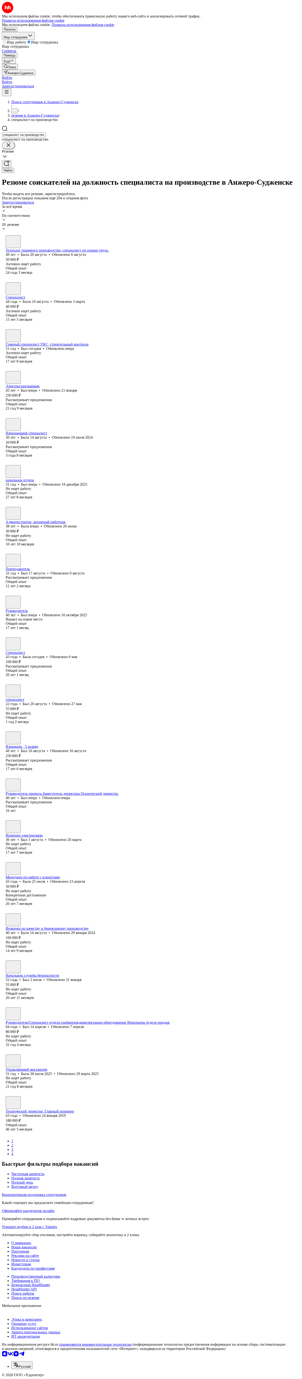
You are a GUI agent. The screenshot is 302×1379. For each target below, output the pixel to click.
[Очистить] (8, 145)
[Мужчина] (13, 335)
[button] (7, 78)
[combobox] (24, 134)
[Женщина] (13, 241)
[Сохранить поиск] (6, 164)
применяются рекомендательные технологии (95, 1344)
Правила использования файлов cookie (83, 25)
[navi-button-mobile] (6, 92)
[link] (10, 67)
